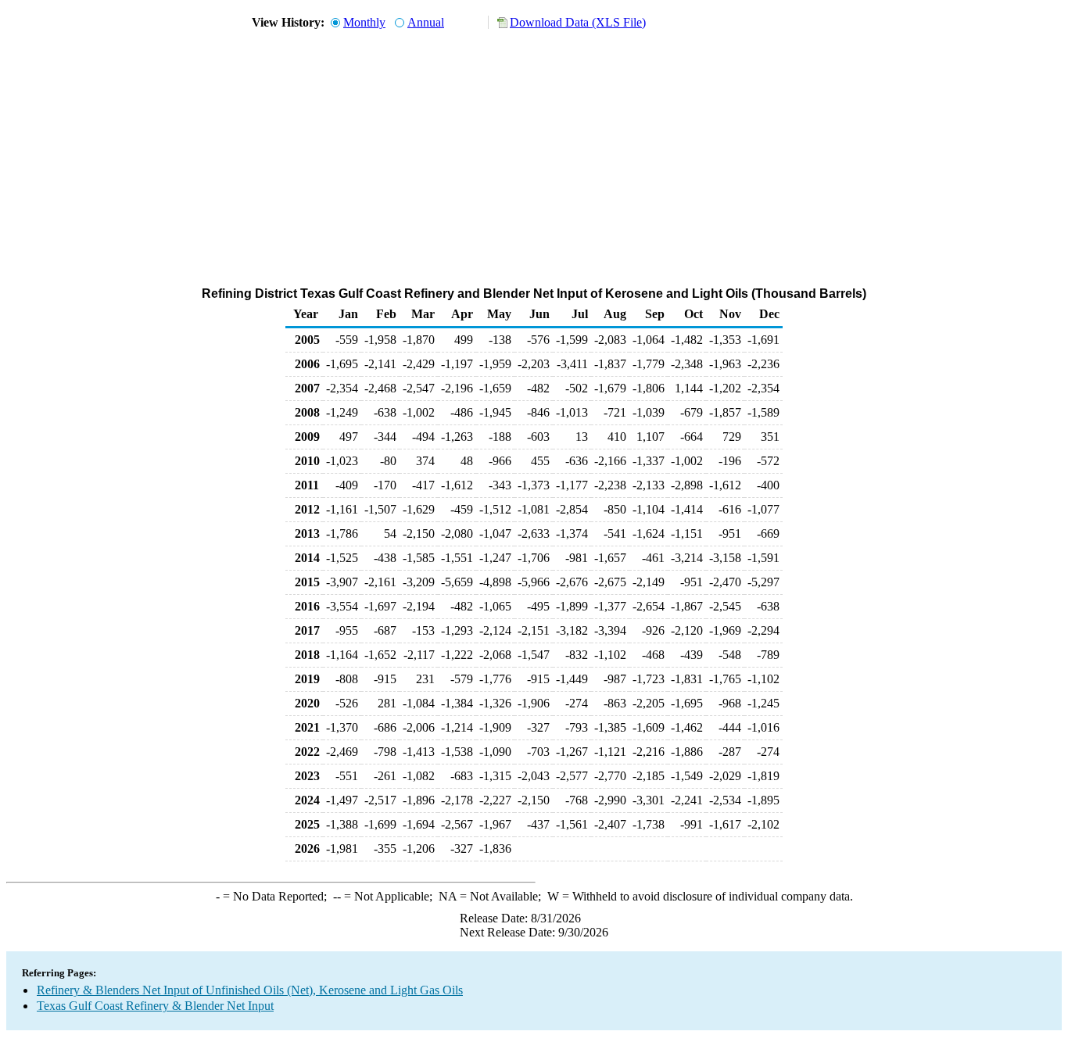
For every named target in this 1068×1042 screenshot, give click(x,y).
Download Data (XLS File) (578, 22)
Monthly (364, 22)
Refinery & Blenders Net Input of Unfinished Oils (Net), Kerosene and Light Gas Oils (250, 990)
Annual (425, 22)
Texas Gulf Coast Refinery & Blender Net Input (155, 1005)
